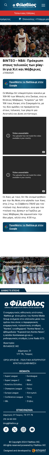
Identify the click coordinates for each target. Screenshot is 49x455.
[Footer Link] (6, 429)
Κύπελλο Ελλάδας (13, 384)
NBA (29, 380)
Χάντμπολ (32, 393)
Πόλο (29, 388)
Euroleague (32, 376)
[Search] (5, 5)
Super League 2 (12, 380)
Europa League (12, 393)
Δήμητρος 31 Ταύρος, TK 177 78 (18, 415)
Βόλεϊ (29, 384)
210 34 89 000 (9, 419)
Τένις (29, 397)
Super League (11, 376)
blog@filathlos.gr (10, 423)
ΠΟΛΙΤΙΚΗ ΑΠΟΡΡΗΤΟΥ (33, 360)
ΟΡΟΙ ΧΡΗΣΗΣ (11, 360)
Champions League (13, 388)
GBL (6, 401)
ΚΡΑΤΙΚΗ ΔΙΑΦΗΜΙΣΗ (24, 363)
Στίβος (30, 401)
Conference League (14, 397)
